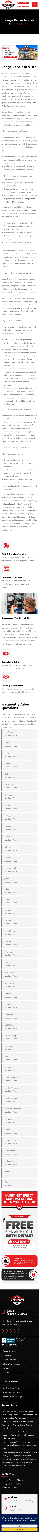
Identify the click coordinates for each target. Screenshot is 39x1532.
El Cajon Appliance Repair (11, 817)
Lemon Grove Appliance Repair (11, 932)
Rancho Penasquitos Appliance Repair (12, 1089)
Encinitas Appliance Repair (11, 828)
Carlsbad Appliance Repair (11, 775)
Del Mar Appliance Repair (11, 807)
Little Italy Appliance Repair (11, 943)
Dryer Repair (7, 1355)
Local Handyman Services (11, 1388)
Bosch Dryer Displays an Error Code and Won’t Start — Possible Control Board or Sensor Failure (17, 1424)
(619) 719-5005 (23, 6)
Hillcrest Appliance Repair (11, 859)
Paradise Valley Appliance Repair (11, 1037)
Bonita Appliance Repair (11, 755)
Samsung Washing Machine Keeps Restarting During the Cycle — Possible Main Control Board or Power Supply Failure (19, 1462)
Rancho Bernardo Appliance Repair (11, 1079)
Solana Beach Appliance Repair (11, 1152)
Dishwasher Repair (9, 1360)
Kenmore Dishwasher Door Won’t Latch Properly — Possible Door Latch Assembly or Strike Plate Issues (19, 1435)
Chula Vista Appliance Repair (11, 786)
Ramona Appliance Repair (11, 1068)
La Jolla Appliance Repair (11, 901)
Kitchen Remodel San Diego (12, 1397)
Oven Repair (7, 1368)
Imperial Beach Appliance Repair (11, 870)
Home (13, 24)
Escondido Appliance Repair (11, 838)
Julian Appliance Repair (11, 891)
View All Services (9, 1373)
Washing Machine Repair (11, 1364)
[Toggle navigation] (35, 4)
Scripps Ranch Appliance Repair (11, 1142)
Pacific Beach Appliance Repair (11, 1027)
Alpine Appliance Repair (11, 744)
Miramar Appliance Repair (11, 964)
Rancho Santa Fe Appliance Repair (11, 1100)
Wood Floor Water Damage (12, 1392)
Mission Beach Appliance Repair (11, 974)
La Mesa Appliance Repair (11, 912)
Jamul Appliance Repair (11, 880)
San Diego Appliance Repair (11, 734)
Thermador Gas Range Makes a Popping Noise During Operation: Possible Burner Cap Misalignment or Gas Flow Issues (19, 1414)
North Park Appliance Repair (11, 995)
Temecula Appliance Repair (11, 1173)
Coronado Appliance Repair (11, 796)
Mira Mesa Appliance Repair (11, 953)
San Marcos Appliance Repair (11, 1121)
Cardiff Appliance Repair (11, 765)
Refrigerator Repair (9, 1351)
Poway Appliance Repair (11, 1058)
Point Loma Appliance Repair (11, 1048)
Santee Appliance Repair (11, 1131)
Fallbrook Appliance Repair (11, 849)
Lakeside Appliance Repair (11, 922)
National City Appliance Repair (11, 985)
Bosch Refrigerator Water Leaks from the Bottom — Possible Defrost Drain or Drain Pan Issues (19, 1445)
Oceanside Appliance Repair (11, 1016)
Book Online (23, 3)
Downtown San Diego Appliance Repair (12, 1110)
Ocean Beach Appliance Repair (11, 1006)
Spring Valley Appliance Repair (11, 1163)
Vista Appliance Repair (11, 1184)
